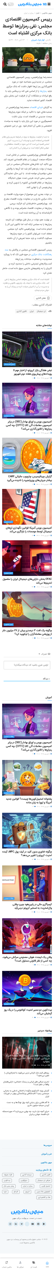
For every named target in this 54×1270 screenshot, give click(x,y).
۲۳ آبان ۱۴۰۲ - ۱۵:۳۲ (16, 40)
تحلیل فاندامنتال (9, 364)
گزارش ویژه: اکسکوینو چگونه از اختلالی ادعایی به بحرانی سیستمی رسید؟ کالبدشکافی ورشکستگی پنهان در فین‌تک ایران (26, 1093)
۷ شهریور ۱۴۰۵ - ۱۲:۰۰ (43, 1017)
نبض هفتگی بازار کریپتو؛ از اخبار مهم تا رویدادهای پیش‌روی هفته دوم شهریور (32, 372)
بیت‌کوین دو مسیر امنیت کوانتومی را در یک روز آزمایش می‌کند (28, 1011)
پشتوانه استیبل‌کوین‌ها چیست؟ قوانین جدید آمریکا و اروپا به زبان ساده (29, 801)
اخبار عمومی (8, 470)
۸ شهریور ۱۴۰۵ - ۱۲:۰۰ (43, 859)
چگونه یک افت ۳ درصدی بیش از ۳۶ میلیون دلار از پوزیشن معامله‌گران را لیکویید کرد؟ (27, 632)
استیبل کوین (45, 1186)
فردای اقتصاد (36, 107)
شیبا (5, 1191)
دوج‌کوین (24, 1180)
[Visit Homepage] (32, 4)
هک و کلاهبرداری (44, 1197)
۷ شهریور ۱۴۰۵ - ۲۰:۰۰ (43, 912)
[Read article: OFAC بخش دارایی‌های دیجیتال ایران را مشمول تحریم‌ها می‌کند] (27, 558)
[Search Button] (5, 4)
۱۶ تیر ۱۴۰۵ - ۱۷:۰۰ (42, 1065)
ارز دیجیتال (41, 311)
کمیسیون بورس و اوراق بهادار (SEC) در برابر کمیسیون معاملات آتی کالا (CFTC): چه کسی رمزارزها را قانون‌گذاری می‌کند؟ (29, 425)
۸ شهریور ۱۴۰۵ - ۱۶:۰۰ (43, 807)
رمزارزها (43, 91)
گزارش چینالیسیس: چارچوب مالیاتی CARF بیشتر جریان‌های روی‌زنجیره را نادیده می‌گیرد (29, 478)
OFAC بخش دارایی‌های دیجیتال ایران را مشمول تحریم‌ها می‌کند (27, 581)
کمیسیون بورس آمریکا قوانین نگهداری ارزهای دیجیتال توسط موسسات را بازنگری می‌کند (29, 529)
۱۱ (33, 378)
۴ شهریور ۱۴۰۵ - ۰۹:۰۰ (43, 587)
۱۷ (32, 536)
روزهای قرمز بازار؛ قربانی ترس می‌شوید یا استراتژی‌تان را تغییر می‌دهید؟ (26, 1074)
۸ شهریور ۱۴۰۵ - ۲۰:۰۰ (43, 433)
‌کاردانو (16, 1191)
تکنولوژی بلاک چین (43, 1191)
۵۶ (33, 859)
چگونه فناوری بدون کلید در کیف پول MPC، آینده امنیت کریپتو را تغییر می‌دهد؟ (27, 853)
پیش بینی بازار (9, 1186)
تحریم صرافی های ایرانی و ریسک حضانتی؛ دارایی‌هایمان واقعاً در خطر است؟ (26, 1083)
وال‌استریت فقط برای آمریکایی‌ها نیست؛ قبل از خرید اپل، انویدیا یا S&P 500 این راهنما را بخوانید (28, 1058)
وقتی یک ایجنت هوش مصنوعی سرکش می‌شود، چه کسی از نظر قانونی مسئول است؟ (27, 959)
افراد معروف (8, 1174)
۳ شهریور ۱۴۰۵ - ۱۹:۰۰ (43, 638)
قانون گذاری (21, 311)
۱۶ (33, 807)
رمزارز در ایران (29, 13)
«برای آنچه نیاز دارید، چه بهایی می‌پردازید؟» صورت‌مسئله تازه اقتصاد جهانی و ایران (25, 1113)
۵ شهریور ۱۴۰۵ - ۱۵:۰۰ (43, 484)
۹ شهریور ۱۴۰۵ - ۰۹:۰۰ (43, 378)
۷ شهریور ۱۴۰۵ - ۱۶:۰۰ (43, 965)
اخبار (37, 13)
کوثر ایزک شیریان (38, 40)
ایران (32, 311)
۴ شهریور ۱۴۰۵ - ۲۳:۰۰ (43, 536)
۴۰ (33, 1017)
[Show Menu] (49, 4)
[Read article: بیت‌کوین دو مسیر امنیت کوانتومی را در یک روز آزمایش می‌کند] (27, 989)
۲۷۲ (32, 1065)
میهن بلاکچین (47, 13)
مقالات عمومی (9, 416)
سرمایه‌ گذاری (27, 1174)
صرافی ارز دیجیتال (43, 1180)
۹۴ (33, 587)
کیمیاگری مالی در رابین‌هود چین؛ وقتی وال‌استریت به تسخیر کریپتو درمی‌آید (32, 906)
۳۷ (33, 912)
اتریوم (27, 1191)
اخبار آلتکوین (8, 624)
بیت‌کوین (7, 1180)
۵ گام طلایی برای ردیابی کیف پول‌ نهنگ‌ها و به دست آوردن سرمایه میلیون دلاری (28, 1104)
